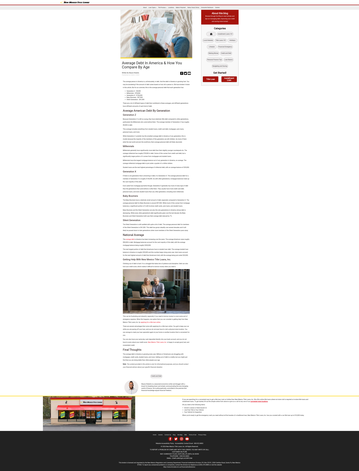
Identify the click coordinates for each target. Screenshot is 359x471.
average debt (130, 239)
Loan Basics (228, 60)
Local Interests (208, 40)
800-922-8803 (198, 443)
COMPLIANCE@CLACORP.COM (182, 458)
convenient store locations (259, 401)
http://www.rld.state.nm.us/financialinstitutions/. (179, 467)
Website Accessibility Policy (165, 443)
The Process (162, 7)
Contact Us (168, 435)
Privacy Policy (202, 435)
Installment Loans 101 (225, 34)
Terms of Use (192, 435)
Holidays (232, 40)
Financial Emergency (225, 47)
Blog (174, 435)
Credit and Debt (156, 376)
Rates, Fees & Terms (193, 7)
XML (185, 435)
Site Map (179, 435)
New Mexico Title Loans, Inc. (157, 342)
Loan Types (152, 7)
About (145, 7)
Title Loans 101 (221, 40)
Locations (171, 7)
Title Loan (210, 79)
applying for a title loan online (150, 322)
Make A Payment (181, 7)
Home (154, 435)
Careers (217, 7)
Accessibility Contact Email (184, 443)
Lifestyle (212, 47)
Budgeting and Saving (220, 66)
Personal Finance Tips (214, 60)
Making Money (213, 53)
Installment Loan (229, 79)
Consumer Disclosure (207, 7)
